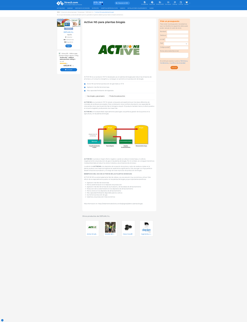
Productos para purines (117, 96)
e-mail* (162, 39)
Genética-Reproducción (109, 8)
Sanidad (70, 8)
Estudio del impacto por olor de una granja (110, 234)
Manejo (122, 8)
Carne (151, 8)
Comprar (69, 70)
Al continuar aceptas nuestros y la (174, 62)
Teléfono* (163, 35)
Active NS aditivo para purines (92, 234)
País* (161, 43)
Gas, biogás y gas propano (96, 96)
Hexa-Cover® (127, 234)
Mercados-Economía (82, 8)
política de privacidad (178, 63)
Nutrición (95, 8)
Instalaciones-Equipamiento (137, 8)
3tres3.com (71, 2)
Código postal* (165, 47)
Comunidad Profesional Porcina (73, 4)
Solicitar (174, 67)
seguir (68, 46)
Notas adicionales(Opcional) (169, 51)
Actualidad (61, 8)
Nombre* (163, 31)
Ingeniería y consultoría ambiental (146, 234)
